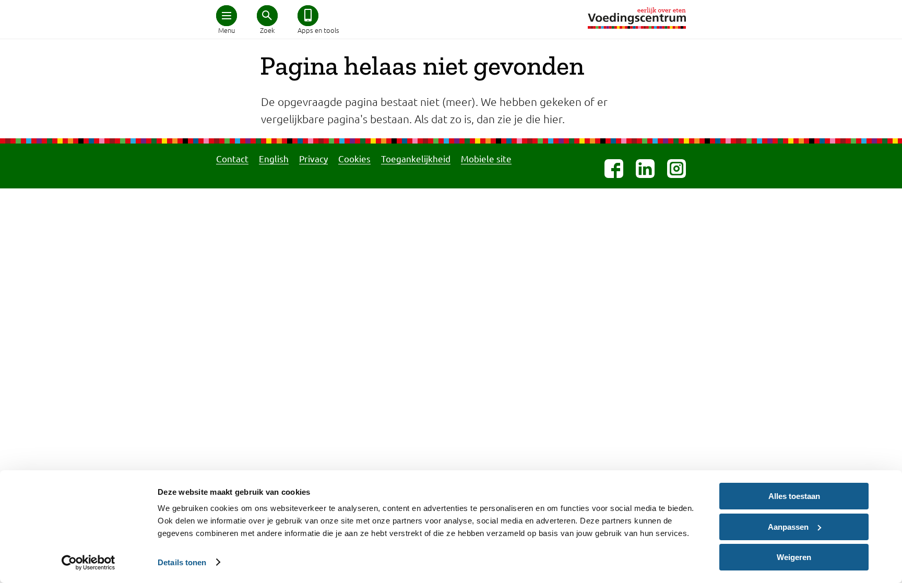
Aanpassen (788, 526)
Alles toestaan (794, 496)
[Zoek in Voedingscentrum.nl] (267, 15)
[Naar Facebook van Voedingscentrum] (613, 168)
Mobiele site (486, 158)
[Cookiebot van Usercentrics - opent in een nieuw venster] (88, 562)
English (274, 158)
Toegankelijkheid (415, 158)
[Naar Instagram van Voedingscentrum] (676, 168)
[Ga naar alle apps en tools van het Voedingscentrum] (308, 15)
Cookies (354, 158)
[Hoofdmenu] (226, 15)
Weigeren (794, 557)
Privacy (313, 158)
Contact (232, 158)
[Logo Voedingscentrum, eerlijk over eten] (637, 18)
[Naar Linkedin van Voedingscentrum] (645, 168)
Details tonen (182, 562)
